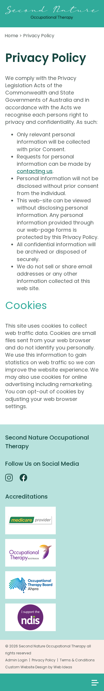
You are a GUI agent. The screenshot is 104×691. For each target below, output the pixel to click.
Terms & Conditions (77, 660)
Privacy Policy (38, 35)
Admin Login (16, 660)
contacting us (35, 171)
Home (11, 35)
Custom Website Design (26, 667)
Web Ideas (62, 667)
